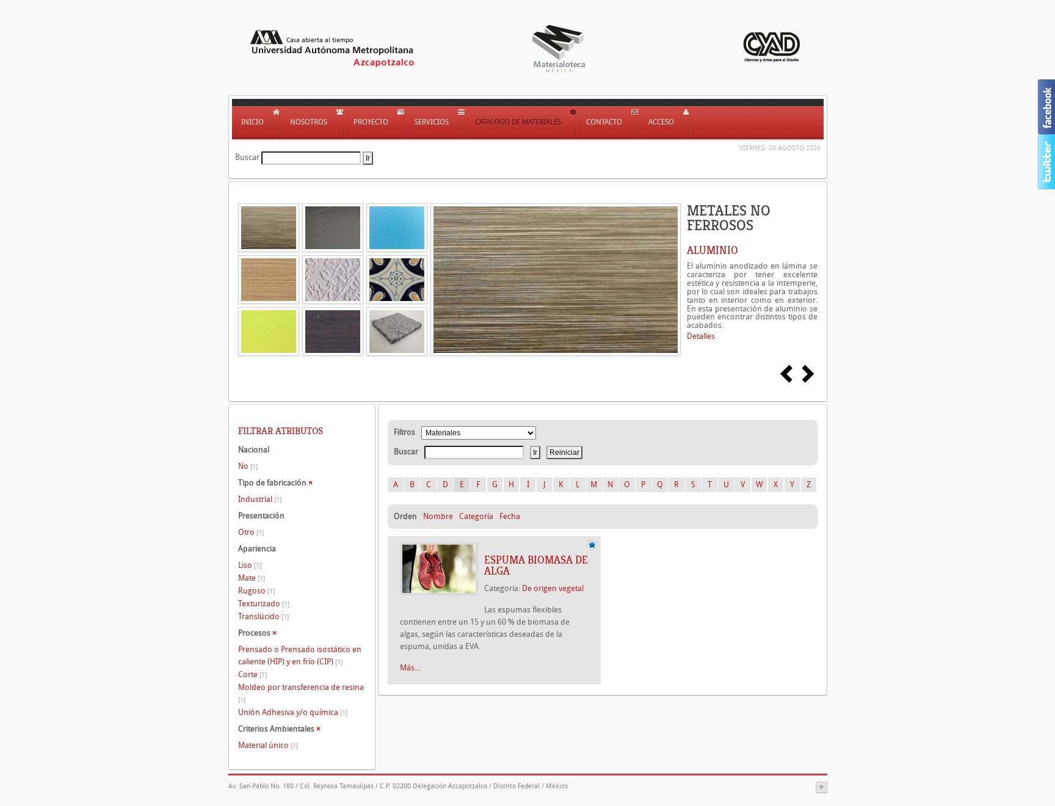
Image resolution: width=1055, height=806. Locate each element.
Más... (410, 667)
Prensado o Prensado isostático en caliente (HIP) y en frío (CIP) (299, 655)
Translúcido (263, 616)
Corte (252, 674)
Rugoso (256, 590)
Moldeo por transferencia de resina (301, 693)
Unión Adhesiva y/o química (292, 712)
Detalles (701, 336)
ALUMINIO (712, 250)
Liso (249, 565)
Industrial (259, 499)
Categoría (476, 516)
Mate (251, 578)
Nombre (438, 516)
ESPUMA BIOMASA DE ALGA (536, 565)
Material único (268, 745)
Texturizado (263, 603)
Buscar (247, 157)
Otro (251, 532)
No (248, 466)
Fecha (509, 516)
